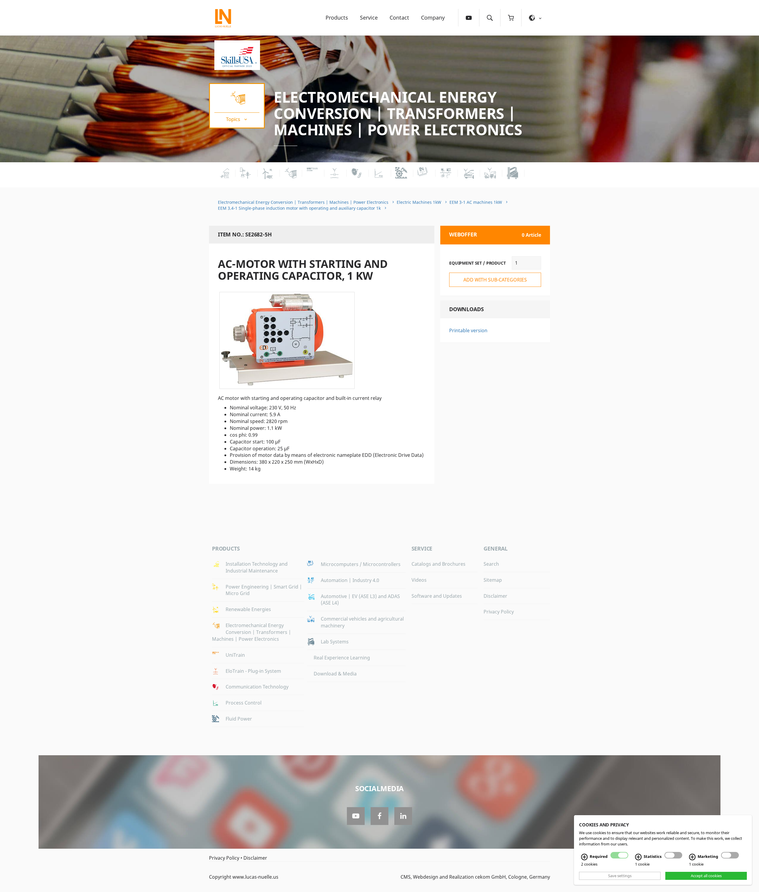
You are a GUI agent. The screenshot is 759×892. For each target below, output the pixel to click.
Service (369, 17)
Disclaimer (495, 596)
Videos (419, 580)
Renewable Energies (248, 609)
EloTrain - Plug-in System (253, 671)
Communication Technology (257, 686)
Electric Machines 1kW (419, 202)
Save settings (620, 875)
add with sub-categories (495, 279)
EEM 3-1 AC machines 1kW (475, 202)
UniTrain (235, 655)
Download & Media (335, 673)
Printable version (468, 330)
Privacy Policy (499, 611)
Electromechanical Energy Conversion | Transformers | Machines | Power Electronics (398, 113)
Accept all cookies (706, 875)
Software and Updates (437, 596)
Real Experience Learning (342, 657)
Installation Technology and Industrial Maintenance (257, 567)
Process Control (243, 702)
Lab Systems (335, 641)
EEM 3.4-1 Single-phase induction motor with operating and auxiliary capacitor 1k (299, 208)
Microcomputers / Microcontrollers (361, 564)
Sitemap (493, 580)
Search (491, 564)
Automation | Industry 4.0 (350, 580)
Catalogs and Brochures (438, 564)
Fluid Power (239, 718)
